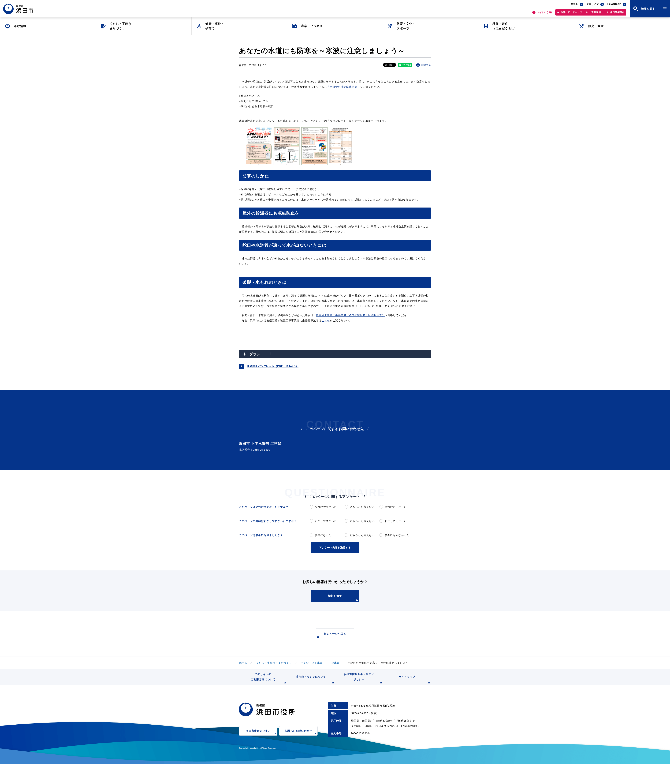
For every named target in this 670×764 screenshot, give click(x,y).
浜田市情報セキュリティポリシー (359, 677)
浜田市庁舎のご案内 (258, 730)
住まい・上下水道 (312, 662)
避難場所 (596, 12)
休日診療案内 (617, 12)
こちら (326, 320)
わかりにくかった (396, 521)
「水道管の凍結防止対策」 (343, 86)
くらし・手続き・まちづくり (274, 662)
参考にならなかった (397, 535)
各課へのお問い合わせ (298, 730)
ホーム (243, 662)
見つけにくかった (396, 506)
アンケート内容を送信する (335, 547)
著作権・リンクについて (311, 676)
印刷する (426, 65)
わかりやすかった (326, 521)
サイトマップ (407, 676)
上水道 (336, 662)
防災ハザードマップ (571, 12)
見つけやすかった (326, 506)
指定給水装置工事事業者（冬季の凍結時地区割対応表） (350, 315)
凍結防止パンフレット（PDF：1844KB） (273, 366)
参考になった (323, 535)
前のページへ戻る (335, 633)
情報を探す (335, 595)
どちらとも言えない (362, 506)
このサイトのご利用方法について (263, 677)
